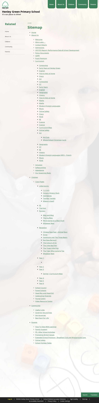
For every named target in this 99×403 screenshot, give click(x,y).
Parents (34, 322)
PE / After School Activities (45, 332)
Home (29, 23)
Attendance (39, 170)
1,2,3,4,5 (46, 190)
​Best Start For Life (42, 318)
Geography (43, 92)
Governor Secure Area (43, 313)
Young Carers (40, 298)
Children (34, 177)
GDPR (37, 56)
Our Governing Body (43, 173)
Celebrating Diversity (43, 296)
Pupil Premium (41, 58)
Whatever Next (48, 223)
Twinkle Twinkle (49, 198)
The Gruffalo (48, 218)
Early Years (43, 87)
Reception (43, 228)
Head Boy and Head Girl (44, 293)
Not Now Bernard (49, 240)
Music (41, 109)
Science (42, 122)
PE (40, 205)
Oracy (41, 76)
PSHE (41, 117)
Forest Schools (40, 290)
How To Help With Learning (45, 327)
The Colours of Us (50, 243)
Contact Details (41, 45)
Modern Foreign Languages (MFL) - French (55, 155)
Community (35, 306)
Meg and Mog (48, 215)
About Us (35, 35)
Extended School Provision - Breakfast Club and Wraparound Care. (60, 337)
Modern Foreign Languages (49, 106)
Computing (43, 65)
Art (40, 79)
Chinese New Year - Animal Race (55, 232)
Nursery (42, 211)
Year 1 (41, 258)
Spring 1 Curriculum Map (53, 274)
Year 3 (41, 269)
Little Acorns (44, 186)
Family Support (41, 329)
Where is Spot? (48, 201)
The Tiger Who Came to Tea (53, 251)
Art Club (46, 137)
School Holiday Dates (43, 343)
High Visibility (74, 399)
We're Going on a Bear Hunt (53, 221)
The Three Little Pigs (51, 248)
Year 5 (41, 281)
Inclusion (38, 165)
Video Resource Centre (43, 301)
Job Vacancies (40, 315)
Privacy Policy (52, 401)
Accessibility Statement (36, 401)
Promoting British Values (44, 335)
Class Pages (39, 182)
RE (40, 119)
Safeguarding (40, 167)
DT (40, 84)
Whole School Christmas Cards (54, 140)
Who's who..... (40, 42)
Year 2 (41, 267)
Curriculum (39, 61)
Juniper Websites (60, 399)
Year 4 (41, 278)
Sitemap (84, 399)
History (42, 95)
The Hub (42, 208)
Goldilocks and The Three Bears (55, 237)
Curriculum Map (45, 127)
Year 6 (41, 283)
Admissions (39, 47)
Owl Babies (47, 196)
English (42, 71)
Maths (41, 100)
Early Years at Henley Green (49, 68)
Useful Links (40, 310)
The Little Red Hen (50, 245)
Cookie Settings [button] (65, 401)
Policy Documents (42, 53)
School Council (40, 288)
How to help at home (47, 73)
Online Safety (44, 111)
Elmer (45, 235)
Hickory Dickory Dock (51, 193)
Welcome (38, 39)
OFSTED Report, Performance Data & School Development (57, 50)
